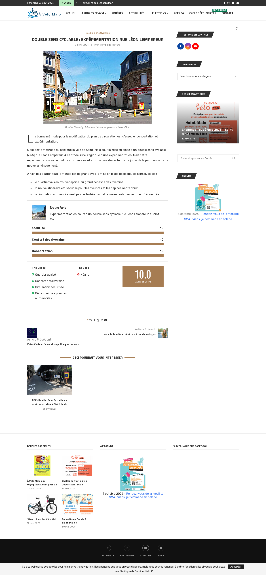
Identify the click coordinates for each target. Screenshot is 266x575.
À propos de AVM (92, 13)
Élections (159, 13)
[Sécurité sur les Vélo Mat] (42, 504)
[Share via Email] (105, 320)
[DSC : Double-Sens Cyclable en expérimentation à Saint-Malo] (49, 380)
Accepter (235, 566)
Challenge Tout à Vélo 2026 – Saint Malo (207, 131)
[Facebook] (224, 3)
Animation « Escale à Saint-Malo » (74, 520)
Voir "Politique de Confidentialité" (134, 571)
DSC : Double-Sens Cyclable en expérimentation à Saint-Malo (49, 402)
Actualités (136, 13)
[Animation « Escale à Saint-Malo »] (77, 504)
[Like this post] (90, 320)
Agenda (179, 13)
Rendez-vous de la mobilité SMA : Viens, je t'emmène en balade (136, 495)
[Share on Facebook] (94, 320)
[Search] (237, 28)
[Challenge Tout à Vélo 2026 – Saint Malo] (208, 123)
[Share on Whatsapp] (102, 320)
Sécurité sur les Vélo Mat (98, 3)
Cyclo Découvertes (202, 12)
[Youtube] (233, 3)
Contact (227, 13)
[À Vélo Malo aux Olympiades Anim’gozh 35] (42, 466)
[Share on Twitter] (98, 320)
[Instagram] (228, 3)
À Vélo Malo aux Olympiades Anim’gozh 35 (42, 482)
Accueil (71, 13)
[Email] (238, 3)
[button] (76, 3)
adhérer (117, 13)
